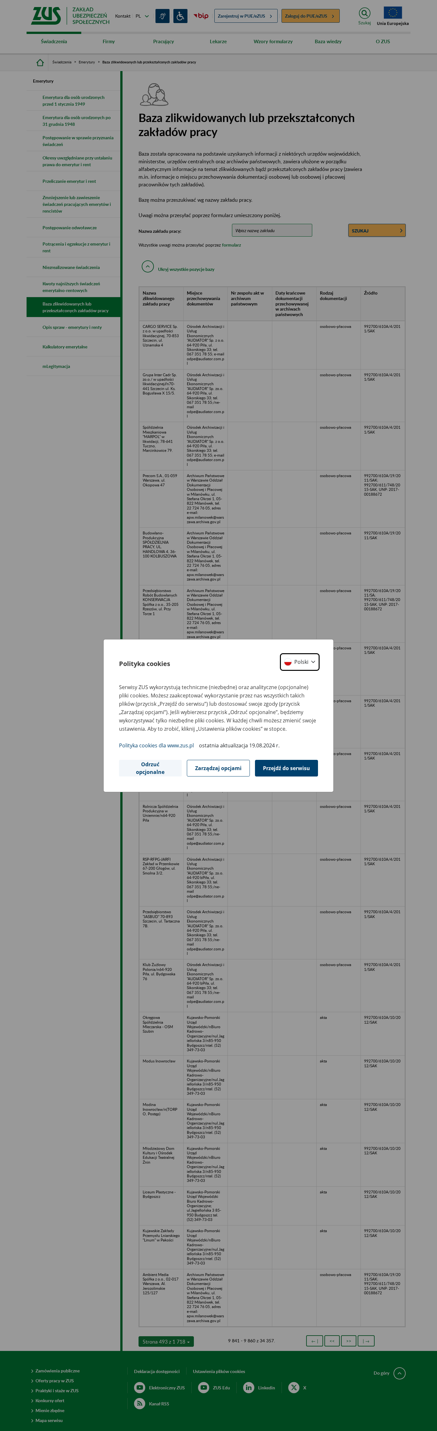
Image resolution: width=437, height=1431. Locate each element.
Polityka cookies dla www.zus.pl (156, 745)
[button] (300, 662)
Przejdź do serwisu (286, 768)
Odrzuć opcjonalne (150, 768)
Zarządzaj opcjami (218, 768)
